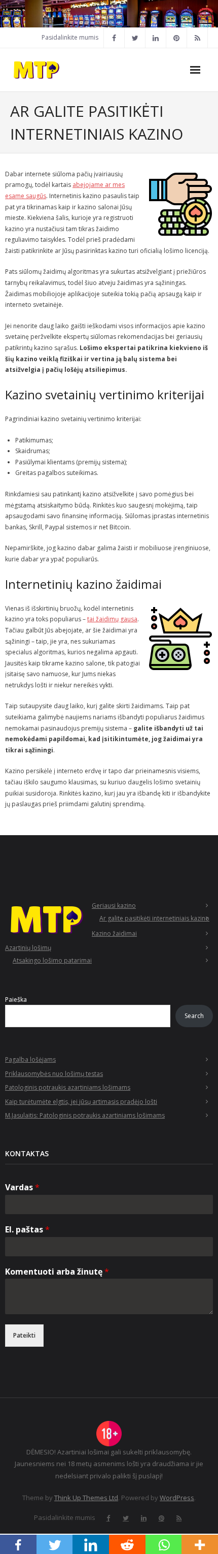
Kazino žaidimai (114, 933)
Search (194, 1015)
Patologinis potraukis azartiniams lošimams (67, 1087)
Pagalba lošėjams (30, 1059)
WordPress (177, 1497)
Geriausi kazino (114, 905)
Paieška (16, 999)
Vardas (22, 1187)
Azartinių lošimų (28, 947)
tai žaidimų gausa (112, 619)
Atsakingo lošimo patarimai (52, 960)
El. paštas (27, 1229)
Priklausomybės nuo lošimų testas (54, 1073)
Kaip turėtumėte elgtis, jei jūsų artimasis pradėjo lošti (81, 1101)
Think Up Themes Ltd (86, 1497)
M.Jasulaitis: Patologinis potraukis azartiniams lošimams (85, 1115)
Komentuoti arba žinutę (57, 1271)
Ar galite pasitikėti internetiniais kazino (154, 918)
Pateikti (24, 1335)
